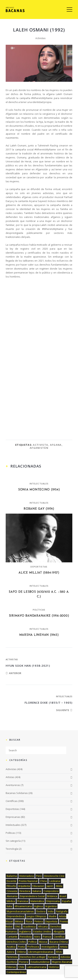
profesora (33, 946)
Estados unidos (42, 931)
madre (52, 916)
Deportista (51, 921)
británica (52, 896)
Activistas (40, 38)
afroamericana (23, 906)
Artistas (10, 777)
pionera (23, 961)
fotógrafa (61, 911)
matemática (37, 901)
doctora (40, 911)
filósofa (11, 886)
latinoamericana (36, 967)
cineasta (12, 891)
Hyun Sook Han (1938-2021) (28, 665)
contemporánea (16, 972)
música (43, 941)
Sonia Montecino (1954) (39, 489)
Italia (9, 906)
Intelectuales (39, 483)
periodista (26, 936)
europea (53, 957)
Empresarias (13, 817)
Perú (39, 876)
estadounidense (40, 961)
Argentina (51, 906)
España (66, 901)
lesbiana (54, 881)
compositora (51, 891)
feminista (12, 957)
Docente (11, 881)
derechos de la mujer (33, 957)
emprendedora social (32, 896)
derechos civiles (16, 941)
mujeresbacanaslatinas (20, 911)
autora (10, 951)
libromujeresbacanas (41, 951)
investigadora (49, 946)
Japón (50, 886)
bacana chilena (59, 941)
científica (59, 936)
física (29, 921)
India (51, 911)
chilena (21, 951)
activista (40, 444)
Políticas (39, 609)
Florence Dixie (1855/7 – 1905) (49, 702)
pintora (38, 921)
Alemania (12, 896)
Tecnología (12, 848)
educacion (38, 886)
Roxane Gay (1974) (39, 509)
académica (29, 926)
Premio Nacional (28, 881)
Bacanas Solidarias (17, 793)
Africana (43, 926)
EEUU (59, 951)
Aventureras (13, 785)
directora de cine (54, 876)
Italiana (37, 891)
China (43, 881)
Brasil (63, 896)
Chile (21, 967)
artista (63, 946)
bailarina (12, 876)
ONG (18, 926)
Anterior (15, 673)
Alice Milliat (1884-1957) (39, 572)
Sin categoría (13, 840)
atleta (59, 886)
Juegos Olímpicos (36, 916)
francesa (22, 901)
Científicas (12, 801)
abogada (59, 931)
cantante (12, 936)
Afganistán (39, 448)
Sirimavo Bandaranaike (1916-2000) (39, 616)
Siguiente (62, 710)
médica (11, 901)
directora (25, 891)
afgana (56, 444)
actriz (37, 936)
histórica (54, 967)
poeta (21, 946)
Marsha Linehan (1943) (39, 635)
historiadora (26, 876)
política (32, 941)
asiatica (11, 946)
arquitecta (24, 886)
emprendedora (15, 916)
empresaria (53, 901)
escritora (12, 961)
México (19, 921)
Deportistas (38, 566)
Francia (47, 936)
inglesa (38, 906)
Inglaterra (25, 931)
